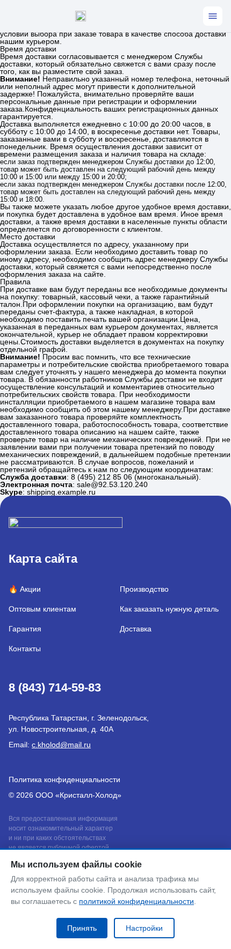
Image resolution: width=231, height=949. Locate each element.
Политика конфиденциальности (64, 779)
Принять (82, 928)
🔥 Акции (25, 589)
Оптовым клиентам (42, 609)
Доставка (135, 628)
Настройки (144, 928)
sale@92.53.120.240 (112, 484)
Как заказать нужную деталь (169, 609)
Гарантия (25, 628)
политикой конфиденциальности (136, 901)
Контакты (25, 648)
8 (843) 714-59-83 (55, 687)
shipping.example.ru (61, 492)
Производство (144, 589)
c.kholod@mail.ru (61, 744)
